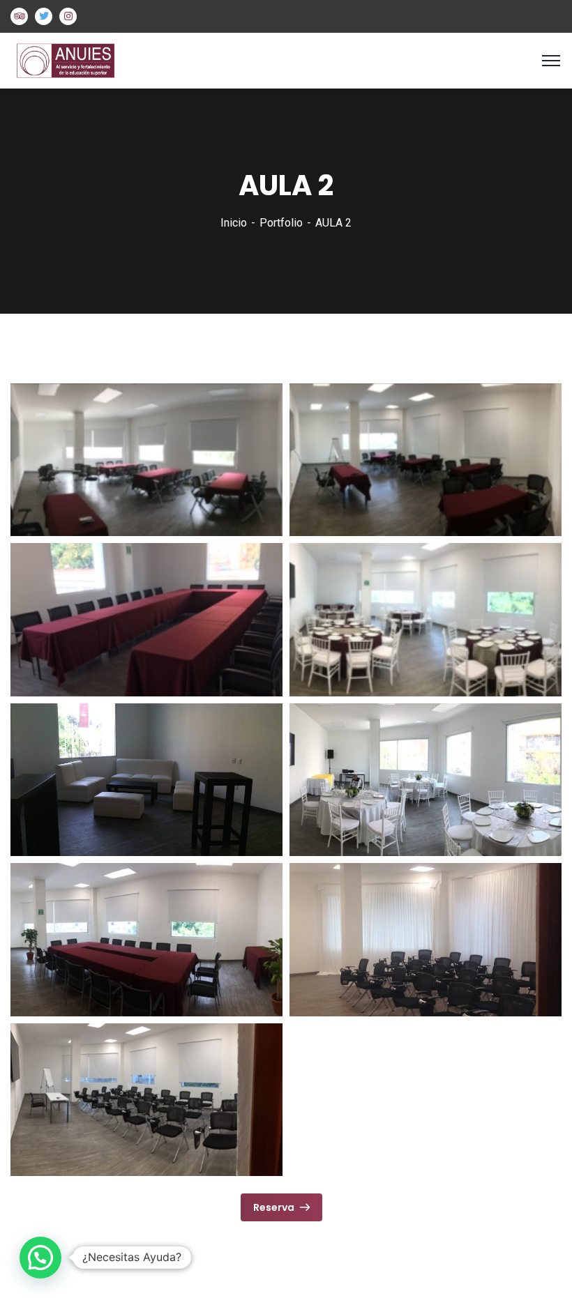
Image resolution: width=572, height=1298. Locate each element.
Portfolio (281, 222)
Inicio (233, 222)
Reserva (273, 1207)
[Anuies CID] (76, 59)
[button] (40, 1257)
